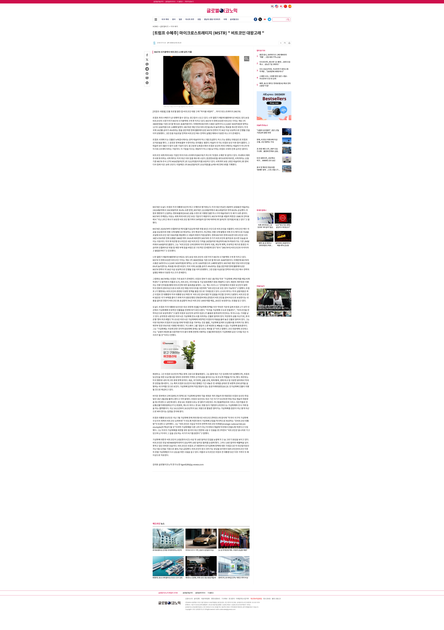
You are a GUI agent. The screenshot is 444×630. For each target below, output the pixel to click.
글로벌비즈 (164, 27)
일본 (180, 19)
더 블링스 (180, 2)
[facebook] (255, 19)
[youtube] (265, 19)
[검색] (288, 20)
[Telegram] (269, 19)
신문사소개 (189, 599)
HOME (155, 27)
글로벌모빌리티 (158, 2)
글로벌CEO (234, 19)
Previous (259, 300)
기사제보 (224, 599)
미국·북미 (165, 19)
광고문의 (231, 599)
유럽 (199, 19)
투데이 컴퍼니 (261, 210)
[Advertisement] (201, 186)
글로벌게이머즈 (170, 2)
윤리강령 (197, 599)
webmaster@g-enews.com (228, 609)
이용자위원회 (205, 599)
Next (288, 300)
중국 (174, 19)
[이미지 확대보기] (246, 58)
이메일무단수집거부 (242, 599)
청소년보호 (267, 599)
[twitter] (260, 19)
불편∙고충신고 (276, 599)
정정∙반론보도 (215, 599)
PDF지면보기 (189, 2)
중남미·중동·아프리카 (212, 19)
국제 (225, 19)
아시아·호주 (189, 19)
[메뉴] (156, 19)
